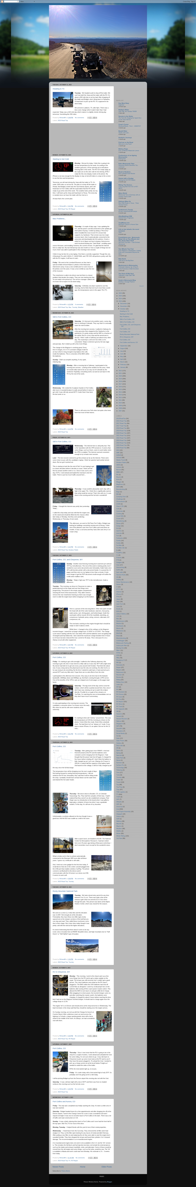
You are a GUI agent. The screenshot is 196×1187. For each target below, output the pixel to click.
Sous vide (119, 745)
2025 (120, 296)
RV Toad (119, 706)
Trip (117, 784)
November (123, 306)
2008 (120, 408)
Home (82, 1167)
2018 (120, 381)
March (122, 362)
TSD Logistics (120, 792)
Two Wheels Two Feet (126, 249)
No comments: (80, 117)
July (121, 351)
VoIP (117, 819)
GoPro (118, 570)
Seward (118, 716)
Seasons (119, 714)
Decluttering (120, 521)
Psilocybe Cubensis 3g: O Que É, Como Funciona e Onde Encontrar (129, 268)
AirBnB (118, 455)
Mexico (118, 628)
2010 (120, 403)
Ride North (122, 259)
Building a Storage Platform (127, 282)
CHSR (118, 504)
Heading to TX (58, 89)
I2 (117, 587)
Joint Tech (119, 604)
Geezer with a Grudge (126, 178)
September (124, 346)
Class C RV (120, 506)
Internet (118, 592)
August (122, 348)
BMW (118, 487)
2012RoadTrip (121, 418)
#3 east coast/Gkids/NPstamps (128, 211)
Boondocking (120, 489)
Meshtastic (119, 626)
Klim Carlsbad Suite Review (127, 173)
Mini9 (118, 633)
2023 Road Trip (63, 120)
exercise (119, 533)
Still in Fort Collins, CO (62, 317)
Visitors (118, 816)
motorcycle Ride (121, 645)
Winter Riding (120, 836)
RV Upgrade (120, 709)
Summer (119, 762)
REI (117, 662)
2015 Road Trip (121, 421)
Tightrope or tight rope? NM (127, 275)
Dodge (118, 526)
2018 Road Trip (121, 428)
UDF (117, 804)
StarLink (119, 755)
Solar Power (120, 740)
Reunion (119, 675)
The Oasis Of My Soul (126, 273)
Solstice (118, 743)
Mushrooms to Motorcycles (128, 265)
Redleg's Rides (124, 110)
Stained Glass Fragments (126, 218)
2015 (120, 389)
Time (120, 232)
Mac (70, 307)
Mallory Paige (123, 149)
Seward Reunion (121, 719)
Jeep (118, 601)
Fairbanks (119, 538)
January (123, 367)
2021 (120, 373)
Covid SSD (119, 516)
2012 (120, 397)
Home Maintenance (122, 582)
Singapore (119, 723)
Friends (118, 557)
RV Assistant (120, 692)
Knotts (118, 609)
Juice (118, 606)
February (123, 364)
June (122, 354)
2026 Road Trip (121, 448)
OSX (117, 655)
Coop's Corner (124, 124)
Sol (117, 736)
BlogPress (119, 484)
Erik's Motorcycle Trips (126, 163)
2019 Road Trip (121, 430)
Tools (118, 775)
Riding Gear (120, 682)
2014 (120, 392)
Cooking (119, 513)
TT (117, 794)
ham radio (119, 572)
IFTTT (118, 589)
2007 (120, 411)
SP (117, 748)
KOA (117, 611)
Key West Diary (124, 103)
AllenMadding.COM (125, 216)
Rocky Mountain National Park (65, 891)
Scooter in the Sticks (126, 116)
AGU (117, 450)
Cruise (118, 518)
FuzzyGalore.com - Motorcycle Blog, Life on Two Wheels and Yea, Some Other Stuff (129, 239)
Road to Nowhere (125, 172)
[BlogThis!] (90, 118)
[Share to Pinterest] (96, 118)
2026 (120, 293)
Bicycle (118, 477)
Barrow (118, 469)
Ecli (117, 528)
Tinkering (119, 770)
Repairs (118, 670)
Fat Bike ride (120, 548)
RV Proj (118, 699)
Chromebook (120, 501)
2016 (120, 386)
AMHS (118, 465)
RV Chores (119, 694)
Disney (118, 523)
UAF (117, 799)
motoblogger (120, 640)
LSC (117, 616)
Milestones (119, 631)
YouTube (119, 838)
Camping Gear (121, 496)
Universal (119, 806)
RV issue (119, 697)
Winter (118, 833)
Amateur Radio (73, 550)
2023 (120, 301)
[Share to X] (92, 118)
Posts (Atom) (65, 1171)
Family (118, 540)
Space (118, 750)
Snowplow (119, 731)
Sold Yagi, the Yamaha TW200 (128, 111)
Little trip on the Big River (126, 260)
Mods (118, 635)
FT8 (117, 560)
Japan (118, 599)
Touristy (74, 307)
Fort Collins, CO (59, 657)
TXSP (118, 797)
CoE (117, 509)
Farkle (118, 543)
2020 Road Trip (121, 433)
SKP (117, 726)
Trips (118, 789)
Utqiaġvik (119, 814)
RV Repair (72, 209)
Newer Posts (58, 1167)
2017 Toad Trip (121, 426)
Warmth (118, 823)
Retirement (120, 672)
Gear (118, 565)
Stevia (118, 760)
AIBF (118, 452)
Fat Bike (119, 545)
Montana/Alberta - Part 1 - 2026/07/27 (130, 126)
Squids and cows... (124, 132)
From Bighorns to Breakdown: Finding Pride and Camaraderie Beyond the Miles (130, 252)
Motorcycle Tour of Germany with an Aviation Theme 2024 (129, 195)
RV (117, 689)
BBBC (118, 472)
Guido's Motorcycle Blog (127, 280)
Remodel (119, 665)
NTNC (118, 653)
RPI (117, 687)
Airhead (118, 457)
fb (117, 550)
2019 (120, 378)
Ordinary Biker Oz (125, 201)
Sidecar (118, 721)
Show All (141, 286)
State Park (119, 758)
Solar (118, 738)
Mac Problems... (59, 219)
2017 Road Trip (121, 423)
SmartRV (119, 728)
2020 (120, 376)
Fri (69, 1160)
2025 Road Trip (121, 445)
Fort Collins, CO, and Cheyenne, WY (68, 560)
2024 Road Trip (121, 443)
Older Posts (106, 1167)
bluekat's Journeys (125, 137)
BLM (117, 479)
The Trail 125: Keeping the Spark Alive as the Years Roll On (130, 118)
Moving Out (120, 648)
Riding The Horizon (125, 185)
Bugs (118, 491)
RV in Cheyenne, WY (61, 972)
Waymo (118, 826)
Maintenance (120, 621)
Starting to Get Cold (61, 159)
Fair (117, 535)
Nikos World (123, 193)
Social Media (120, 733)
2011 (120, 400)
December (123, 303)
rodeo (118, 684)
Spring (118, 753)
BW (117, 494)
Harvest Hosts (120, 574)
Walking (118, 821)
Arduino (118, 467)
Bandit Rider (123, 131)
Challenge (119, 499)
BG (117, 474)
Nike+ (118, 650)
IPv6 (117, 596)
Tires (118, 772)
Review (118, 677)
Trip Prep (119, 787)
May (121, 356)
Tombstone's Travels (126, 209)
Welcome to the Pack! (125, 144)
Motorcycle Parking (122, 643)
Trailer (118, 779)
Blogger (118, 482)
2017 (120, 384)
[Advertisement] (82, 138)
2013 (120, 394)
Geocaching (120, 567)
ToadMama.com (124, 223)
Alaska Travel (120, 460)
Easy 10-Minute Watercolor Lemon (129, 150)
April (122, 359)
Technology (120, 767)
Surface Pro (120, 765)
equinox (118, 531)
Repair (118, 667)
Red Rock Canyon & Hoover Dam (128, 224)
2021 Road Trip (121, 435)
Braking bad (122, 159)
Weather (81, 307)
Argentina (121, 105)
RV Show (119, 704)
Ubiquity (119, 802)
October (123, 309)
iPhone (118, 594)
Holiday (118, 579)
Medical (118, 623)
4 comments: (79, 304)
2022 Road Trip (121, 438)
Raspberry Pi (120, 660)
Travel (118, 782)
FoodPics (119, 552)
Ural (117, 809)
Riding (118, 679)
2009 (120, 405)
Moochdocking (121, 638)
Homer (118, 584)
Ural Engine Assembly (123, 811)
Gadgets (119, 562)
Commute (119, 511)
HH (117, 577)
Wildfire (118, 831)
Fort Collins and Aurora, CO (64, 1102)
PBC (117, 658)
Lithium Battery (121, 614)
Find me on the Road (126, 142)
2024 (120, 298)
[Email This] (88, 118)
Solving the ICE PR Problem (127, 180)
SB (117, 711)
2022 (120, 370)
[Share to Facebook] (94, 118)
